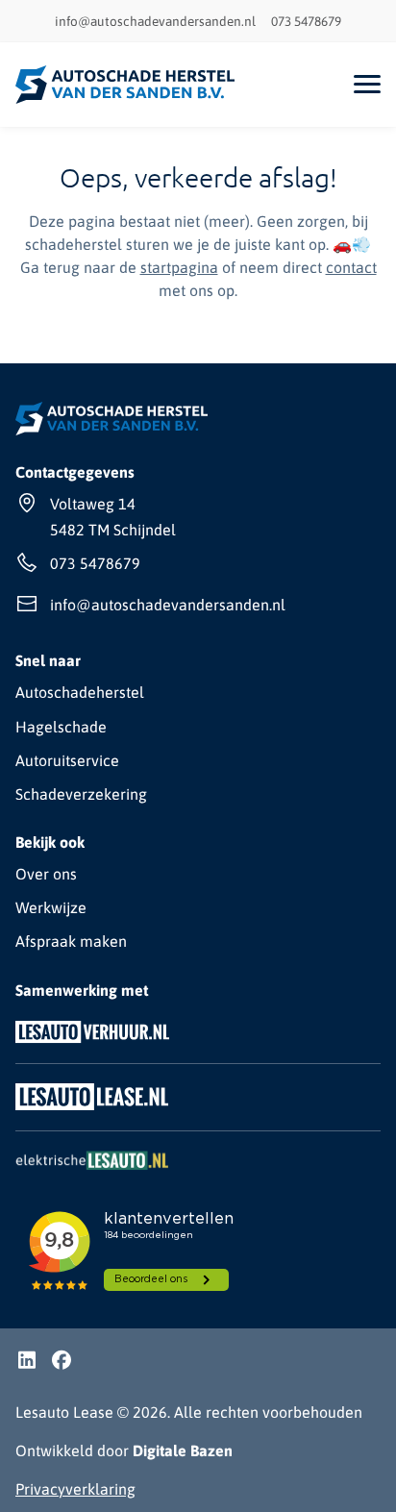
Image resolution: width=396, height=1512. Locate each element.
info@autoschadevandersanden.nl (155, 21)
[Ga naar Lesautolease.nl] (92, 1109)
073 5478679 (306, 21)
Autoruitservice (67, 760)
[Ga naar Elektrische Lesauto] (92, 1168)
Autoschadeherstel (79, 692)
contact (351, 267)
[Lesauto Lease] (125, 84)
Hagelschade (61, 726)
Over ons (46, 873)
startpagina (179, 267)
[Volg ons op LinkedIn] (26, 1362)
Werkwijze (51, 907)
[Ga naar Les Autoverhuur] (92, 1042)
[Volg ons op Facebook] (61, 1362)
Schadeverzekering (81, 794)
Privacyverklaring (75, 1489)
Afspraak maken (71, 941)
